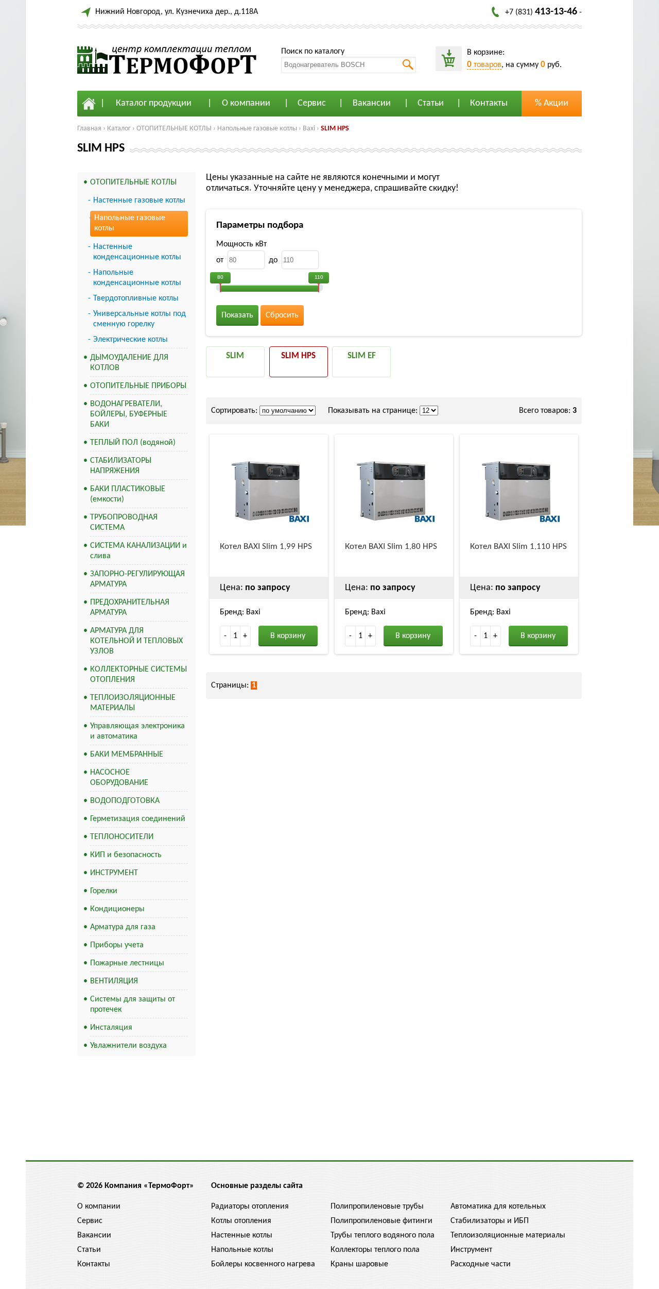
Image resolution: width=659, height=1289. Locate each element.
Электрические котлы (130, 340)
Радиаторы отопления (250, 1206)
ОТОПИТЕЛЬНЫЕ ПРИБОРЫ (138, 386)
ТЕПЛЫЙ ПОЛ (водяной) (133, 443)
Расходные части (480, 1264)
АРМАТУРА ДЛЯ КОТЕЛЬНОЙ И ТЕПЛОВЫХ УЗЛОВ (136, 641)
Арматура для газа (122, 927)
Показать (237, 315)
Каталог (119, 128)
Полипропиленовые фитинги (381, 1221)
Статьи (431, 103)
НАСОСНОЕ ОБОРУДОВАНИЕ (119, 777)
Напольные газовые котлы (257, 128)
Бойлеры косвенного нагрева (263, 1264)
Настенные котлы (241, 1235)
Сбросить (282, 315)
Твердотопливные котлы (136, 298)
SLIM (235, 355)
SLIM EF (362, 355)
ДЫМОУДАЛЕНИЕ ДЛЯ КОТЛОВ (129, 363)
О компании (246, 103)
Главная (89, 128)
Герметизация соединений (137, 819)
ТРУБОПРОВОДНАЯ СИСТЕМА (124, 522)
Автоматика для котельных (498, 1206)
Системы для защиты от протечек (132, 1004)
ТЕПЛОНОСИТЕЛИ (121, 837)
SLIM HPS (335, 128)
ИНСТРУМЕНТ (114, 873)
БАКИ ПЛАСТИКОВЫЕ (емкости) (127, 494)
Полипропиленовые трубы (377, 1206)
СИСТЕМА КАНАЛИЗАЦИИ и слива (138, 551)
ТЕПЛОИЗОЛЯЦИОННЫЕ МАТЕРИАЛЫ (133, 703)
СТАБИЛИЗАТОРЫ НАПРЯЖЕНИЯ (120, 466)
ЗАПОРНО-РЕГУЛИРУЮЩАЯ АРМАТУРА (137, 579)
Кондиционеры (117, 909)
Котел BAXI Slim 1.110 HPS (518, 546)
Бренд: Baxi (240, 612)
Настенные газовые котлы (139, 200)
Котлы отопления (241, 1221)
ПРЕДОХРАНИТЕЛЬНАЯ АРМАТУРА (129, 607)
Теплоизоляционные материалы (507, 1235)
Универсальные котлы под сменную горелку (139, 319)
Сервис (312, 103)
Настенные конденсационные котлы (137, 252)
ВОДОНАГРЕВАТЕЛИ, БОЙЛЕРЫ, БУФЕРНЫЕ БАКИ (128, 414)
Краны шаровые (359, 1264)
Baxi (309, 128)
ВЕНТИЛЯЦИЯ (114, 981)
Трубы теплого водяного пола (383, 1235)
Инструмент (471, 1250)
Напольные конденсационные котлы (137, 278)
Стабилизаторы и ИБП (489, 1221)
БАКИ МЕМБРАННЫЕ (126, 754)
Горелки (103, 891)
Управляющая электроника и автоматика (137, 731)
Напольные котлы (242, 1250)
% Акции (551, 103)
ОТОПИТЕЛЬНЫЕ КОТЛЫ (174, 128)
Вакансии (372, 103)
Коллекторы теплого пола (375, 1250)
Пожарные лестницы (127, 963)
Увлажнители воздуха (128, 1046)
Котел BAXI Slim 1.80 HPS (391, 546)
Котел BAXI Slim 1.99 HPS (266, 546)
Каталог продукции (154, 103)
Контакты (489, 103)
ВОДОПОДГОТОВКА (125, 801)
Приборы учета (117, 945)
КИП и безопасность (126, 855)
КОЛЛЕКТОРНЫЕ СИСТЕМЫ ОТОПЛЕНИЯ (138, 674)
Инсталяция (111, 1028)
